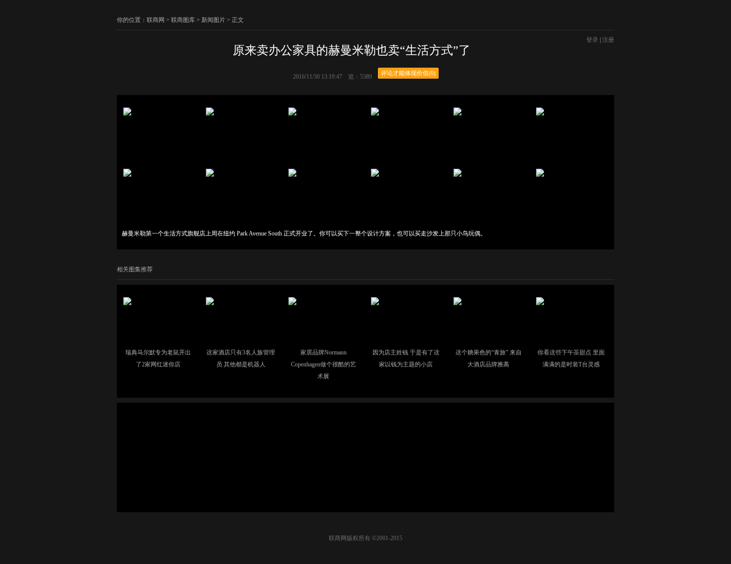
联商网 (156, 19)
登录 (592, 39)
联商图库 (183, 19)
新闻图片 (213, 19)
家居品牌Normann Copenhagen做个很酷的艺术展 (323, 364)
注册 (608, 39)
